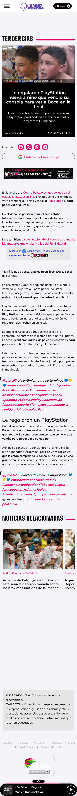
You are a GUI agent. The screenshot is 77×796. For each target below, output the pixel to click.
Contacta (7, 742)
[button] (7, 6)
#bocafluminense (15, 390)
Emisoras (23, 742)
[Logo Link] (34, 6)
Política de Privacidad (63, 742)
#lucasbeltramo (61, 494)
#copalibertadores (16, 395)
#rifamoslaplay (29, 400)
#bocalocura (39, 480)
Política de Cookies (25, 747)
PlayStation (55, 200)
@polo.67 (9, 380)
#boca (57, 395)
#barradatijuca (36, 385)
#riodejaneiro (59, 385)
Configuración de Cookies (54, 747)
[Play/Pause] (71, 789)
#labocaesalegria (15, 404)
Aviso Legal (40, 742)
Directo (61, 6)
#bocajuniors (41, 395)
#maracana (16, 385)
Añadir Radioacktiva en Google (41, 157)
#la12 (53, 480)
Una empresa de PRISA (38, 763)
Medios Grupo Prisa (38, 771)
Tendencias (17, 38)
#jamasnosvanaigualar (47, 404)
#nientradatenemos (17, 494)
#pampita (9, 400)
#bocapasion (52, 400)
